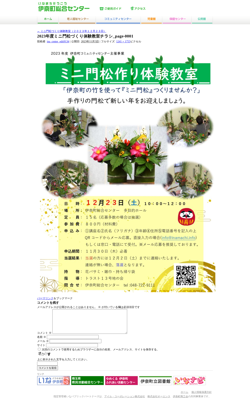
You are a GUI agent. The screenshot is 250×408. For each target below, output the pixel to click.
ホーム (184, 392)
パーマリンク (45, 298)
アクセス (145, 9)
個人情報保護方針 (201, 392)
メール (43, 341)
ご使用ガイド (114, 9)
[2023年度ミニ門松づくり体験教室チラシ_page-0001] (128, 291)
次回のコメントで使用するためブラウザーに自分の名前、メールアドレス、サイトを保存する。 (100, 349)
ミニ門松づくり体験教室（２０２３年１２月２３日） (71, 31)
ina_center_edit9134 (58, 41)
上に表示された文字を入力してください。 (63, 359)
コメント (44, 332)
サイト (41, 345)
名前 (41, 337)
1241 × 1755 (123, 41)
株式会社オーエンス (158, 396)
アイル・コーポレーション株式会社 (124, 396)
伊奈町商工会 (180, 396)
